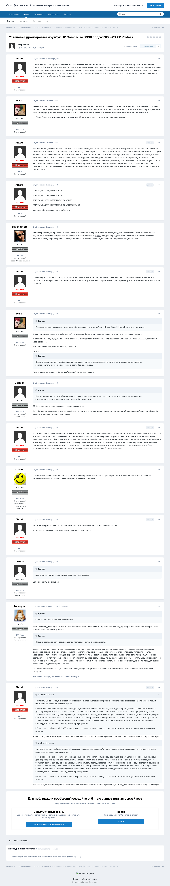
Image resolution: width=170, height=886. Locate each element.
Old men (19, 382)
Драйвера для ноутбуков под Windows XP (61, 117)
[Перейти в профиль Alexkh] (12, 46)
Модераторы (53, 14)
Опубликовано (47, 59)
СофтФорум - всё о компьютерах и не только (38, 5)
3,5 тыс (21, 498)
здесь (98, 235)
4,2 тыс (21, 129)
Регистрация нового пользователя (49, 824)
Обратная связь (89, 879)
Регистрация (155, 5)
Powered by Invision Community (85, 882)
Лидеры (67, 14)
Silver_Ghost (19, 226)
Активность (39, 14)
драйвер (97, 334)
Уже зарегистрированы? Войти (128, 5)
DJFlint (19, 469)
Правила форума (40, 21)
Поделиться (131, 46)
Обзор (26, 14)
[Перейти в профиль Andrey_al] (20, 615)
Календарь (23, 21)
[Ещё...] (159, 58)
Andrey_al (20, 606)
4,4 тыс (21, 412)
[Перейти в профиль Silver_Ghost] (20, 236)
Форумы (10, 21)
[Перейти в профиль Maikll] (20, 110)
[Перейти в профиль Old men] (20, 392)
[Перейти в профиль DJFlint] (20, 479)
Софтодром (14, 14)
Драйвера (39, 47)
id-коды (138, 112)
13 (21, 87)
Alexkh (26, 45)
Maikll (19, 100)
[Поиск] (161, 14)
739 (21, 255)
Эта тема (150, 14)
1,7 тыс (21, 635)
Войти (121, 821)
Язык (75, 879)
